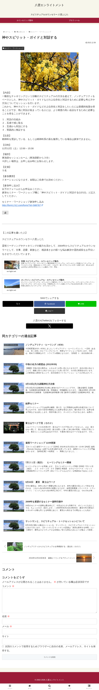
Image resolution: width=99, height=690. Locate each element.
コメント (8, 586)
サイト (5, 636)
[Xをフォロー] (49, 326)
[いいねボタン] (5, 213)
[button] (49, 311)
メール (7, 626)
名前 (6, 616)
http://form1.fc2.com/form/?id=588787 (21, 205)
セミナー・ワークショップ (14, 48)
